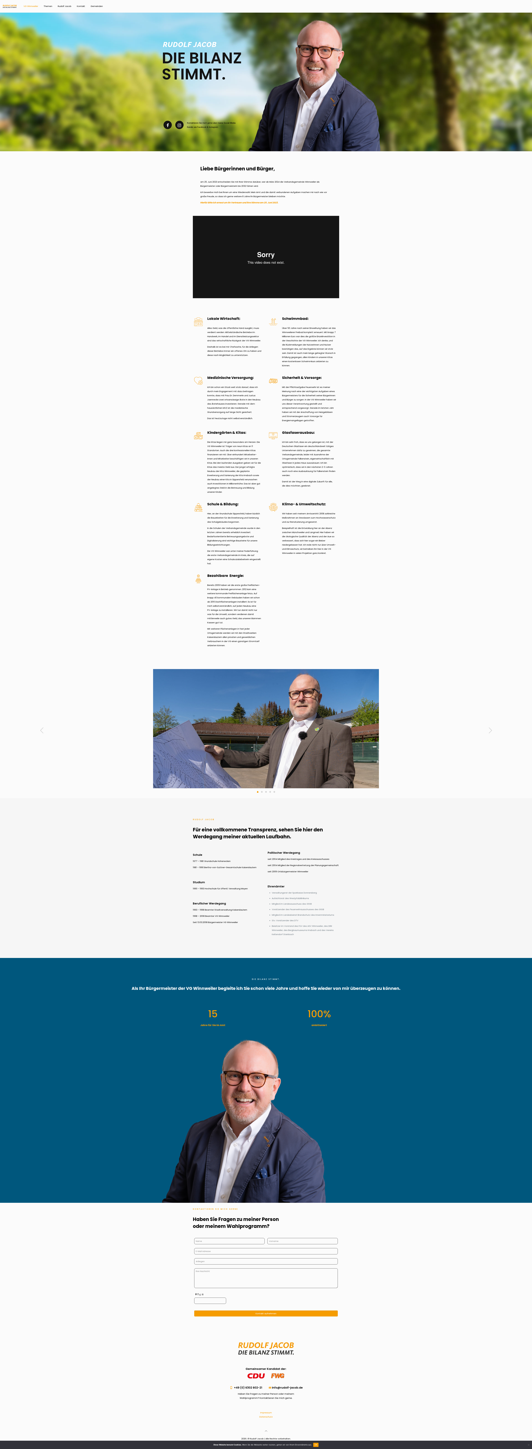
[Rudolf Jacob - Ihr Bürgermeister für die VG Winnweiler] (10, 6)
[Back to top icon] (266, 1431)
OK (316, 1445)
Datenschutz (266, 1416)
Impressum (266, 1412)
